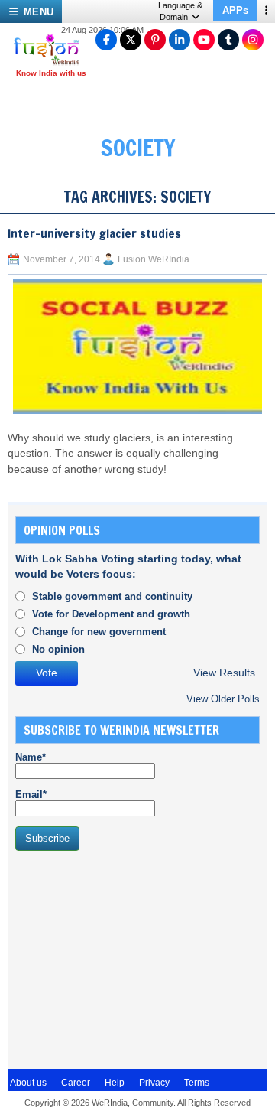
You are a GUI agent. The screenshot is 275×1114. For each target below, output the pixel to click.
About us (28, 1082)
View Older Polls (223, 699)
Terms (196, 1082)
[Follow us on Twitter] (130, 40)
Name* (30, 757)
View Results (224, 673)
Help (115, 1082)
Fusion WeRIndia (153, 259)
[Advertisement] (129, 958)
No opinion (58, 649)
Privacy (154, 1082)
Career (75, 1082)
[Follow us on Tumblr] (228, 40)
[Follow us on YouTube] (204, 40)
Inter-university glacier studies (94, 233)
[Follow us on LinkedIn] (179, 40)
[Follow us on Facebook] (106, 40)
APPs (235, 10)
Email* (31, 794)
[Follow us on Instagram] (253, 40)
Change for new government (99, 631)
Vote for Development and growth (111, 614)
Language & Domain (180, 11)
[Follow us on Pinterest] (155, 40)
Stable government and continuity (112, 596)
